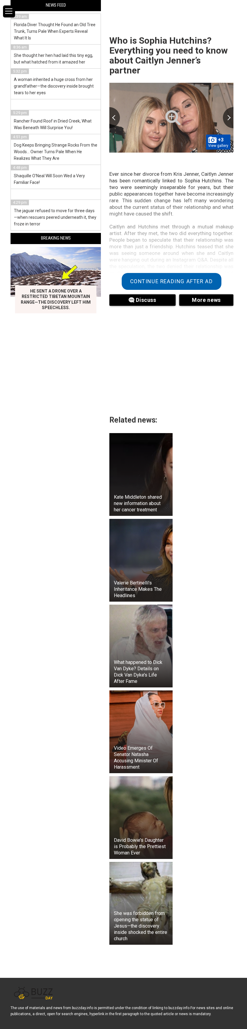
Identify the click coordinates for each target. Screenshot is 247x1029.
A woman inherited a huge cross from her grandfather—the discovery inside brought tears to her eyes (54, 86)
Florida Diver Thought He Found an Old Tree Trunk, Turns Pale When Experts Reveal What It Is (54, 31)
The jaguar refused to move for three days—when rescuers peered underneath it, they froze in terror (55, 217)
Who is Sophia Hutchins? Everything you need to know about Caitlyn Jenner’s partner (168, 55)
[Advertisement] (171, 357)
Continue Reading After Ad (171, 281)
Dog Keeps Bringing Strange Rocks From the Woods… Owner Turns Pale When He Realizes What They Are (55, 152)
